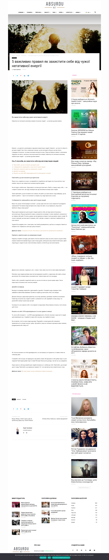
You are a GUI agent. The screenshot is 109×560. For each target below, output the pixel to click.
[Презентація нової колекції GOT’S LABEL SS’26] (16, 532)
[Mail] (81, 550)
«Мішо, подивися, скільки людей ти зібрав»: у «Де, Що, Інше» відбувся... (82, 258)
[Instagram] (27, 433)
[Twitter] (90, 550)
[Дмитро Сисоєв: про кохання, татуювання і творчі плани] (46, 520)
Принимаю (43, 557)
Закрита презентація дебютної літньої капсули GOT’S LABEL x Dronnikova (28, 514)
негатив (24, 399)
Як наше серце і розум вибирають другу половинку (37, 371)
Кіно (54, 12)
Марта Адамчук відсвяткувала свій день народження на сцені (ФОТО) (29, 504)
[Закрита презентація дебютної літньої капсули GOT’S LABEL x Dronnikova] (16, 514)
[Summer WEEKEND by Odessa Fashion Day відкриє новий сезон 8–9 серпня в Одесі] (84, 119)
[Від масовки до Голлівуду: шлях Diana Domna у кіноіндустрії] (84, 468)
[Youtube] (94, 550)
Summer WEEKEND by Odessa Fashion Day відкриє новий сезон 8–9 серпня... (82, 132)
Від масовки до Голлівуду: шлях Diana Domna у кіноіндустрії (84, 481)
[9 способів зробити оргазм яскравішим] (46, 513)
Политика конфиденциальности (61, 557)
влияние (19, 399)
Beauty (47, 12)
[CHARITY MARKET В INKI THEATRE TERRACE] (84, 275)
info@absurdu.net (48, 551)
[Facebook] (24, 433)
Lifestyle (69, 12)
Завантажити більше (84, 487)
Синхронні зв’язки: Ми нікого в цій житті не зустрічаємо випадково (42, 230)
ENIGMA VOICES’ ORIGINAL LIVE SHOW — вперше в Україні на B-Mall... (83, 318)
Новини (20, 12)
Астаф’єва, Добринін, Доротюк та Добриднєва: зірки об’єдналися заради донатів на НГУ (83, 350)
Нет (49, 557)
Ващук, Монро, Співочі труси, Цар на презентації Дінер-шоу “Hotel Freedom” (22, 419)
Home (13, 55)
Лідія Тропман (17, 69)
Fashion (29, 12)
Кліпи (60, 12)
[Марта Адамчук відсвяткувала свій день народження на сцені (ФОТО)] (16, 504)
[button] (95, 12)
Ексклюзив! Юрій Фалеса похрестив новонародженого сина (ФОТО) (59, 504)
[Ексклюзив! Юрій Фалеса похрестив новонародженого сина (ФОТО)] (46, 504)
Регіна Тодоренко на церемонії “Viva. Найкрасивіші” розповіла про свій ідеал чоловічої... (83, 451)
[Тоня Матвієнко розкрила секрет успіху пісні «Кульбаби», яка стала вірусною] (84, 406)
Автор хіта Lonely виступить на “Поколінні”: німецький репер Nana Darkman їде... (83, 227)
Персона (38, 12)
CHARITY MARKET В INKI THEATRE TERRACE (80, 288)
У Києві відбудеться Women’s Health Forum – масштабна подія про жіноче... (84, 101)
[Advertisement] (39, 135)
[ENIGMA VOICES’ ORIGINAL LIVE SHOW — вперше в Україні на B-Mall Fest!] (84, 304)
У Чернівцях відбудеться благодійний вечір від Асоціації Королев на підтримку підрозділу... (84, 195)
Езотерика (23, 55)
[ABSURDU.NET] (54, 5)
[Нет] (107, 556)
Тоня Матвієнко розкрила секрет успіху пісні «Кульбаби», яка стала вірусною (83, 420)
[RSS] (85, 550)
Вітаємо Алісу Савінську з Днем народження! (54, 419)
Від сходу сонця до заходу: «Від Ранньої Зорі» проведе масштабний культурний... (83, 163)
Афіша (78, 12)
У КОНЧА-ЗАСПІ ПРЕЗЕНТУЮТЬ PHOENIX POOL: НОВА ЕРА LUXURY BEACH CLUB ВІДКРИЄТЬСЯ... (83, 383)
